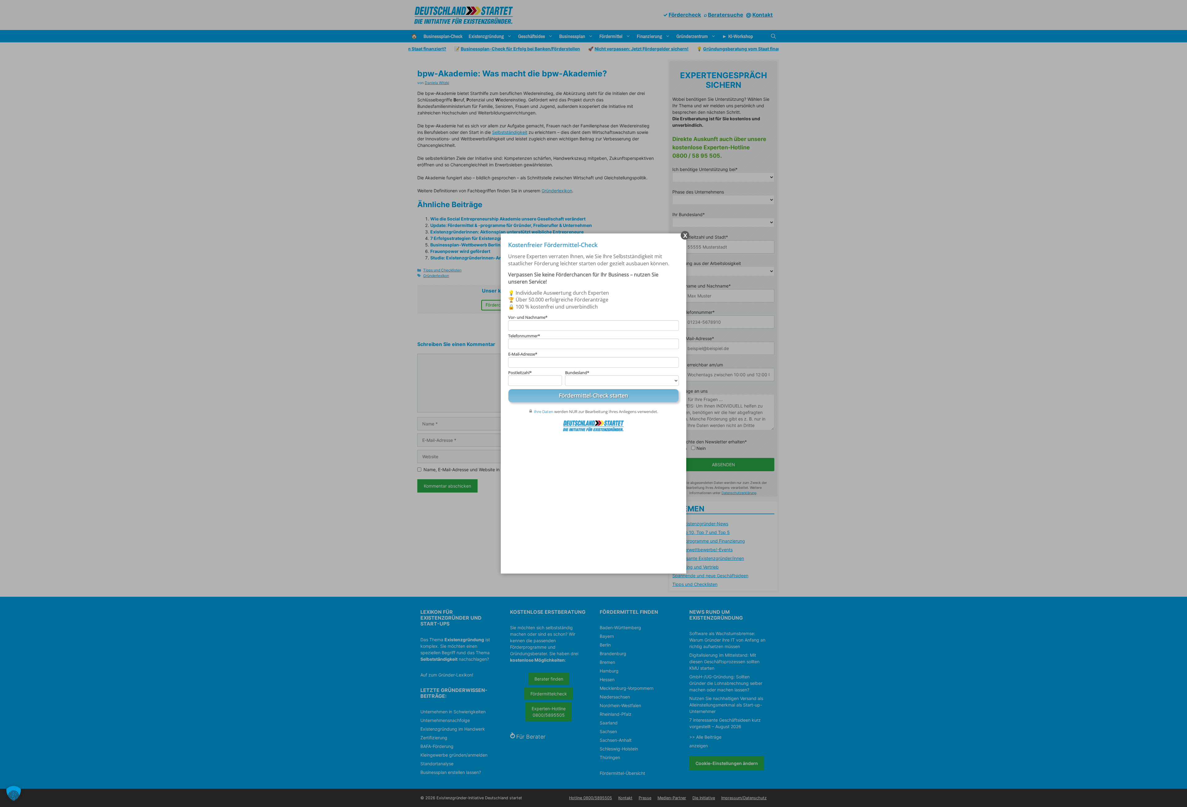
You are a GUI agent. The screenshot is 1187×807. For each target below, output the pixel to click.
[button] (13, 793)
